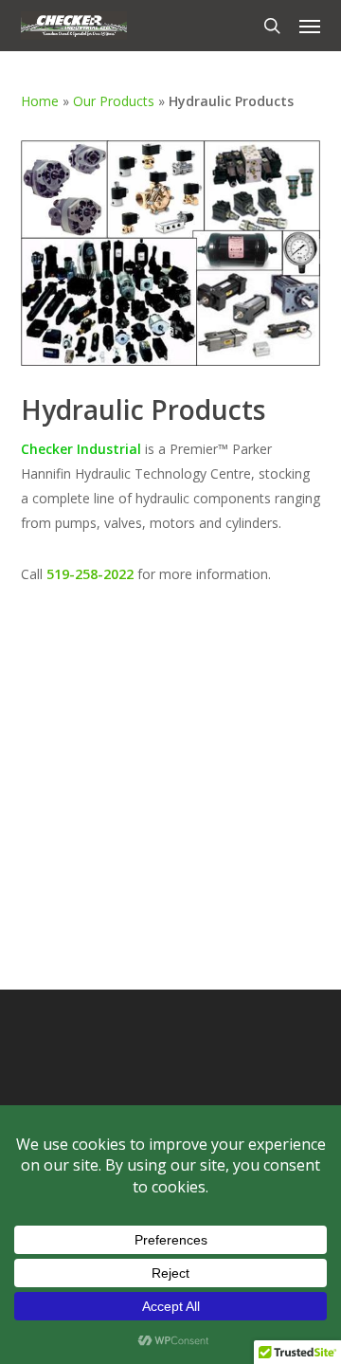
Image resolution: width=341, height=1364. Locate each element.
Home (40, 101)
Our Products (113, 101)
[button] (309, 25)
